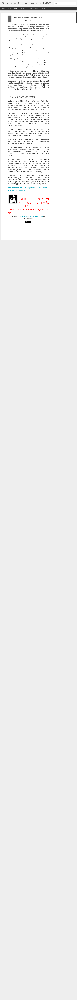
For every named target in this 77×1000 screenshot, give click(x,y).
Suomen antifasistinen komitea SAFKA (30, 216)
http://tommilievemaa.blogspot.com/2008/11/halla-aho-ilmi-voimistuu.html (28, 188)
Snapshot (36, 8)
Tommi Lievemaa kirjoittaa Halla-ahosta (28, 19)
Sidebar (29, 8)
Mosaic (23, 8)
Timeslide (44, 8)
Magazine (16, 8)
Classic (3, 8)
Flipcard (9, 8)
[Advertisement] (60, 47)
